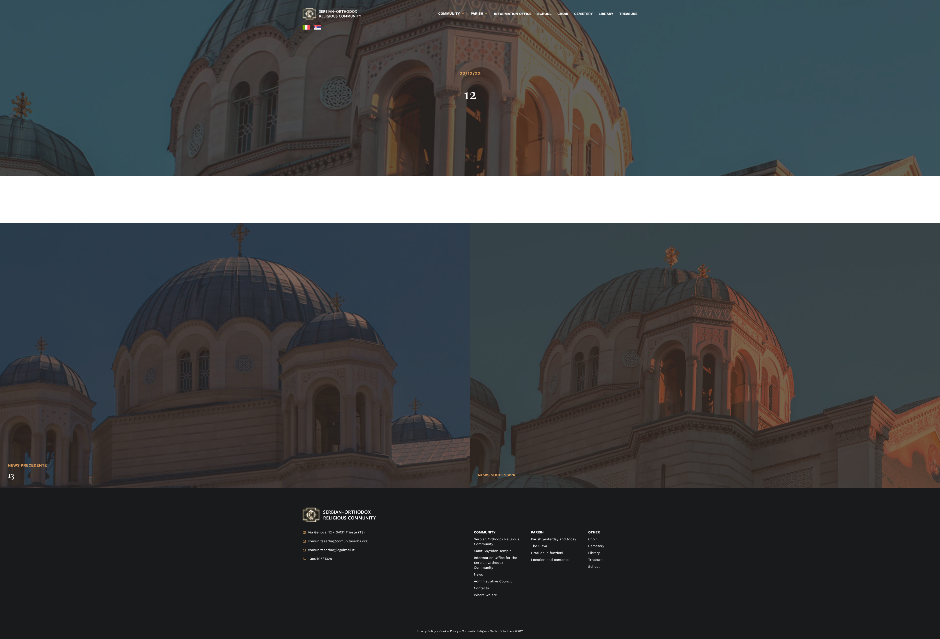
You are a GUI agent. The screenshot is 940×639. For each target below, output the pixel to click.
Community (449, 14)
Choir (562, 14)
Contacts (481, 588)
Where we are (485, 595)
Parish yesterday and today (553, 539)
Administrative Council (493, 581)
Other (594, 532)
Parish (477, 14)
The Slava (539, 546)
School (544, 14)
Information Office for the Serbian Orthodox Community (495, 563)
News (478, 575)
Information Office (512, 14)
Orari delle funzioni (547, 553)
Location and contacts (549, 560)
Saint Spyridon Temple (493, 551)
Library (606, 14)
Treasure (628, 14)
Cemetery (583, 14)
